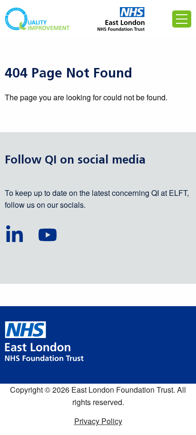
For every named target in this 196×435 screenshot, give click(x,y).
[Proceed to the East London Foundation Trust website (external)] (121, 19)
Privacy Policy (98, 421)
